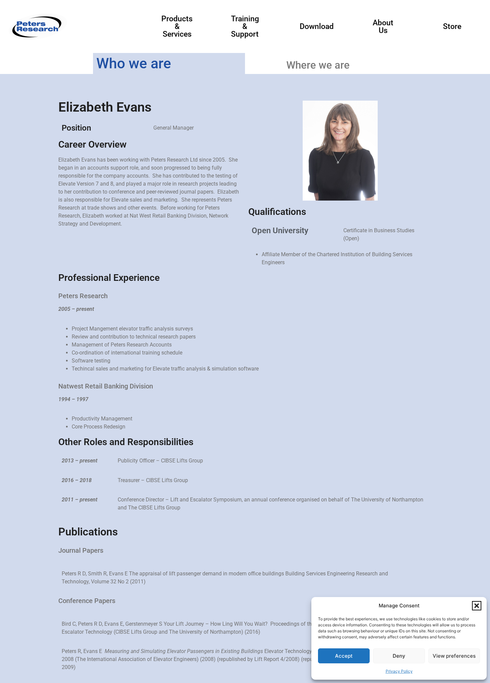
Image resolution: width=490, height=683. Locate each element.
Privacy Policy (399, 671)
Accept (344, 656)
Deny (399, 656)
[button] (476, 605)
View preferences (454, 656)
